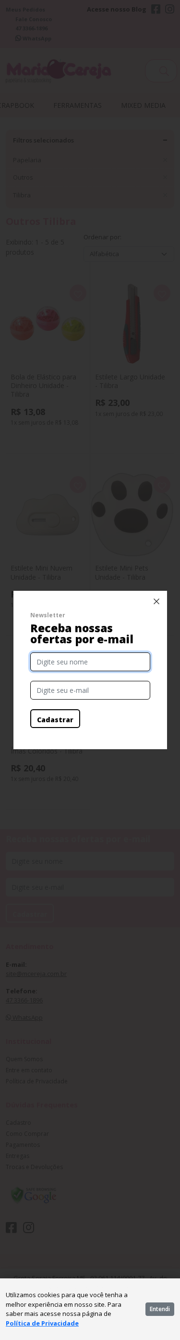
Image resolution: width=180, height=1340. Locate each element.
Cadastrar (55, 719)
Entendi (160, 1309)
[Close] (156, 601)
